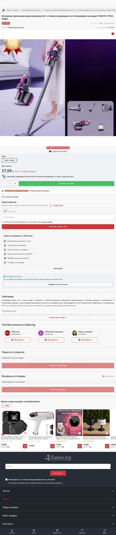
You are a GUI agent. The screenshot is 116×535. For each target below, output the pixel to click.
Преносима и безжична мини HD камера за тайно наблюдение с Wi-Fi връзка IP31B (68, 437)
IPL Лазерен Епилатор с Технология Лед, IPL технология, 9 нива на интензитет (40, 437)
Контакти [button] (8, 523)
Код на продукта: (102, 27)
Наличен (8, 166)
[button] (58, 491)
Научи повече (58, 268)
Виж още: (5, 27)
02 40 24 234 (58, 205)
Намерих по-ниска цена (58, 284)
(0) (101, 23)
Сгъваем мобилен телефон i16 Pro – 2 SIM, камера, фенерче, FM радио (13, 437)
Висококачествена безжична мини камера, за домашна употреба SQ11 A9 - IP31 (96, 437)
